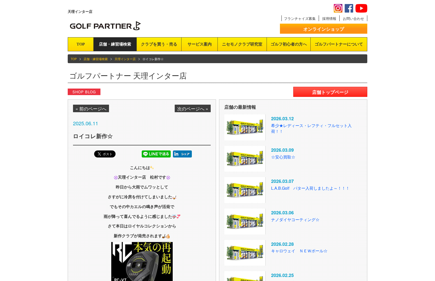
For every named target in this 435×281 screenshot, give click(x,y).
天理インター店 (125, 59)
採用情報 (329, 18)
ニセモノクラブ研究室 (242, 44)
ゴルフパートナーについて (339, 44)
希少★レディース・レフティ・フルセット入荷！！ (311, 128)
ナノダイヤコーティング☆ (295, 219)
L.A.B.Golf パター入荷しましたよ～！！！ (310, 188)
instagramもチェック (338, 8)
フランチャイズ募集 (300, 18)
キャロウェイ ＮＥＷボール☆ (299, 251)
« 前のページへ (91, 108)
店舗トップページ (330, 92)
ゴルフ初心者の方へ (289, 44)
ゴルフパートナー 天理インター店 (128, 75)
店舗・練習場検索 (115, 44)
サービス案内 (200, 44)
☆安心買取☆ (283, 157)
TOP (81, 44)
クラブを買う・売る (159, 44)
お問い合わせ (353, 18)
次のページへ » (192, 108)
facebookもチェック (349, 8)
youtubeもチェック (361, 8)
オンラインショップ (323, 29)
